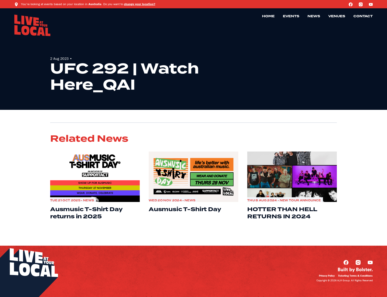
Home (268, 16)
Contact (363, 16)
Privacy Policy (327, 275)
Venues (336, 16)
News (313, 16)
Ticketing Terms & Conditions (355, 275)
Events (291, 16)
